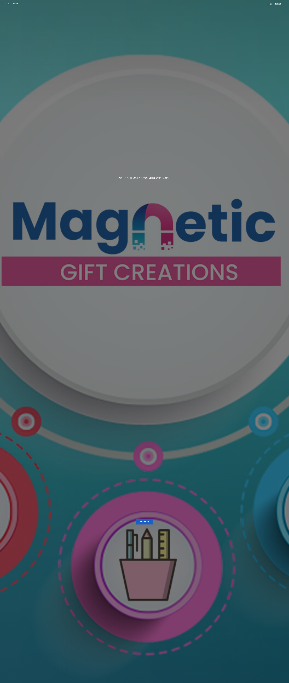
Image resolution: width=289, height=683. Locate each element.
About (15, 4)
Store (7, 4)
